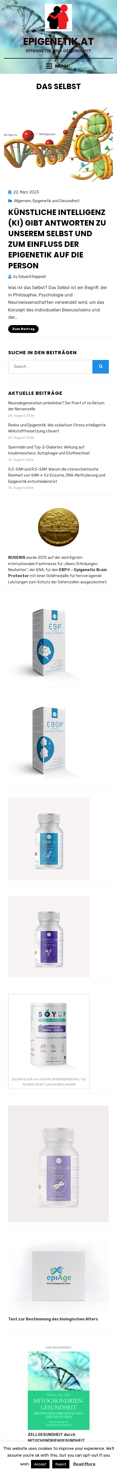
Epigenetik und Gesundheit (56, 201)
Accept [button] (40, 1464)
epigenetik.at (58, 42)
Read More (84, 1464)
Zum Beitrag (23, 329)
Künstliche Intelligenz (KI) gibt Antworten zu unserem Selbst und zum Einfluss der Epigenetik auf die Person (57, 239)
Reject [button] (61, 1464)
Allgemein (22, 201)
